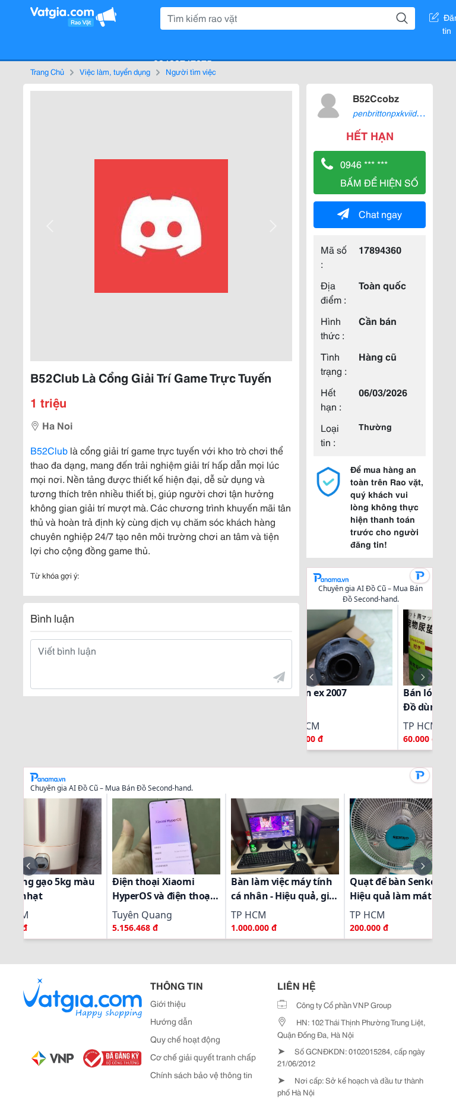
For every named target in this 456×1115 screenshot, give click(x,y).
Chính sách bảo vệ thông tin (201, 1075)
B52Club (49, 450)
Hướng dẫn (171, 1021)
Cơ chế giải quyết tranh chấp (203, 1057)
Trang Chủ (47, 71)
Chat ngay (380, 213)
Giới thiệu (168, 1003)
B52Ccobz (376, 98)
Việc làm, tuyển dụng (115, 71)
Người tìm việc (191, 71)
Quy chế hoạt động (185, 1039)
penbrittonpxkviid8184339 (401, 113)
